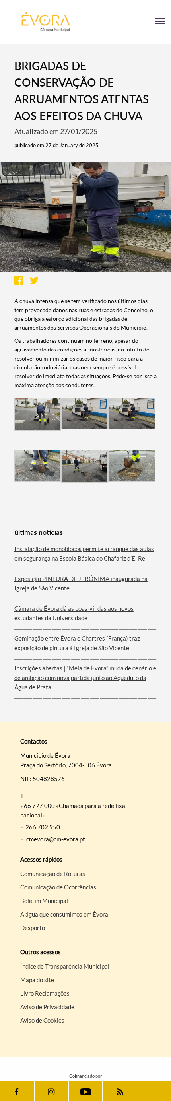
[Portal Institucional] (46, 22)
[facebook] (17, 1091)
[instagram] (51, 1091)
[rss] (120, 1091)
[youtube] (85, 1091)
